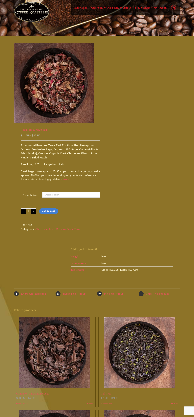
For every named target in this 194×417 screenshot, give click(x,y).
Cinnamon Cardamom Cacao (32, 393)
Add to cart (48, 211)
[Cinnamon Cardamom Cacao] (54, 352)
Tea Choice (30, 195)
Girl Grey (106, 393)
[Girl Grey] (139, 352)
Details (91, 403)
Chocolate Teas (45, 229)
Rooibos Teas (64, 229)
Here (66, 179)
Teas (77, 229)
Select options (23, 403)
